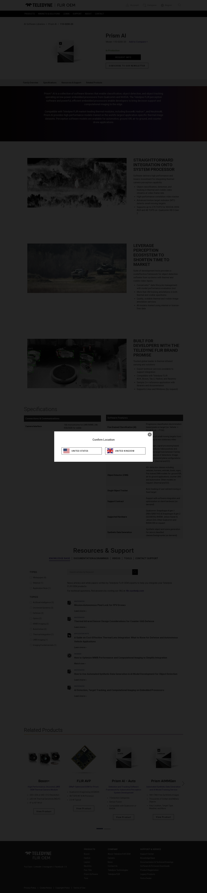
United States (80, 451)
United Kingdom (124, 451)
